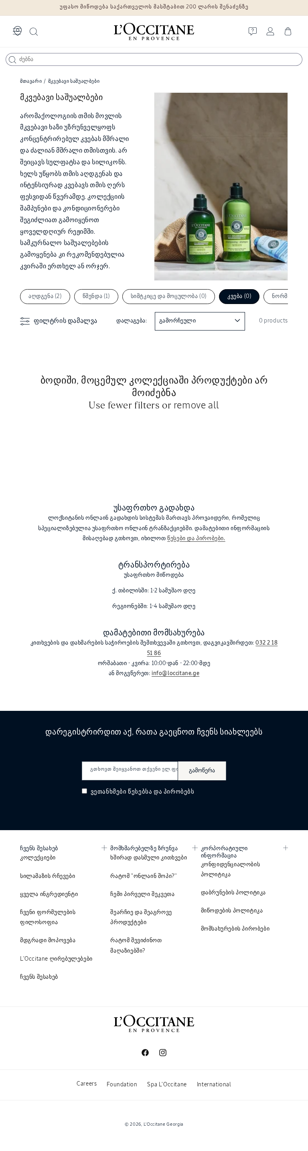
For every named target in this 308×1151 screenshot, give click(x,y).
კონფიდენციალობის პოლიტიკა (230, 870)
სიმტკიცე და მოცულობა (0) (169, 296)
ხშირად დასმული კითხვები (148, 858)
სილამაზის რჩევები (47, 876)
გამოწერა (202, 770)
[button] (17, 31)
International (214, 1085)
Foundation (122, 1085)
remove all (196, 405)
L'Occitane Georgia (164, 1124)
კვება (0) (239, 296)
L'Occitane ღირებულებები (56, 959)
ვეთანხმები (142, 792)
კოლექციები (38, 858)
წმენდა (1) (96, 296)
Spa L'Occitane (166, 1085)
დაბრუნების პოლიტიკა (233, 893)
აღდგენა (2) (45, 296)
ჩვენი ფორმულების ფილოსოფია (48, 917)
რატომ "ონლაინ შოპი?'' (143, 876)
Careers (87, 1084)
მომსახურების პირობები (235, 929)
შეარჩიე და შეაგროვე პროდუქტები (141, 917)
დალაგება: (131, 321)
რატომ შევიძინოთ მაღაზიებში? (136, 945)
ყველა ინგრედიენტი (49, 894)
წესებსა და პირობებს (161, 792)
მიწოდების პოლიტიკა (232, 911)
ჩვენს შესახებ (39, 977)
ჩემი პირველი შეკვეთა (142, 894)
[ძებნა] (12, 60)
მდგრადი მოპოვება (48, 940)
